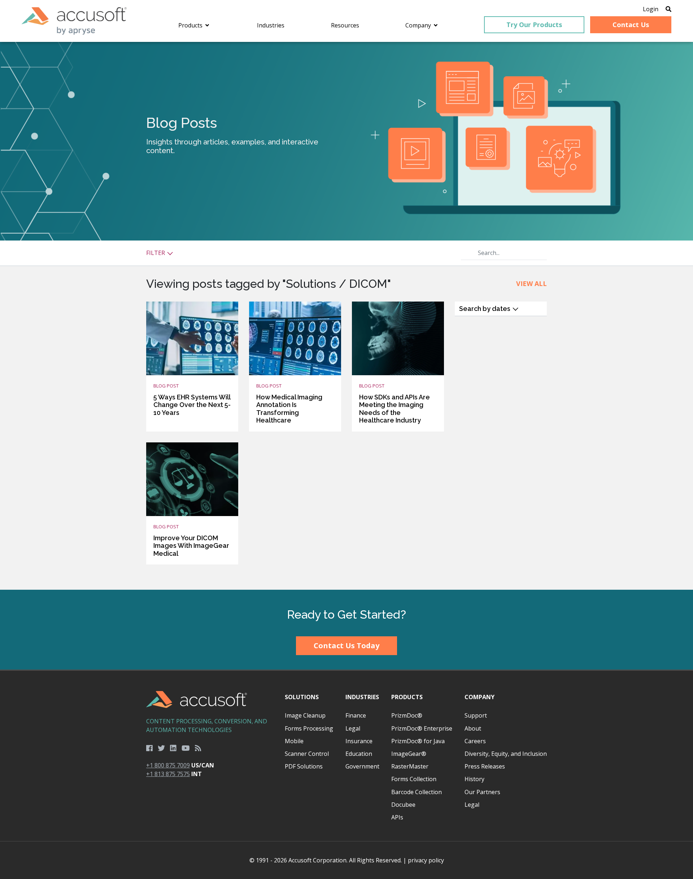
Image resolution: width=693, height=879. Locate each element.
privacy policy (426, 860)
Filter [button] (156, 253)
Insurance (358, 741)
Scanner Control (307, 754)
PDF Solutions (304, 766)
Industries (362, 697)
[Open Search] (668, 9)
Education (358, 754)
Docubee (403, 805)
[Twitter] (161, 748)
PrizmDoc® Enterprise (421, 728)
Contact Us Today (346, 645)
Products (407, 697)
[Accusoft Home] (74, 21)
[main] (346, 316)
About (473, 728)
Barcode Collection (416, 792)
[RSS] (198, 748)
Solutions (302, 697)
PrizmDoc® (406, 715)
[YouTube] (186, 748)
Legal (352, 728)
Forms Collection (413, 779)
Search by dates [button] (485, 308)
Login (650, 9)
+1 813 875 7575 (168, 774)
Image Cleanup (305, 715)
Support (476, 715)
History (474, 779)
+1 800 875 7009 (168, 765)
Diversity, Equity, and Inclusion (506, 754)
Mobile (294, 741)
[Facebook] (149, 748)
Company (479, 697)
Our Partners (482, 792)
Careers (475, 741)
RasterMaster (409, 766)
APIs (397, 817)
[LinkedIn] (173, 748)
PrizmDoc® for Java (418, 741)
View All (531, 283)
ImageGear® (408, 754)
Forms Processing (309, 728)
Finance (355, 715)
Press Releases (485, 766)
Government (362, 766)
